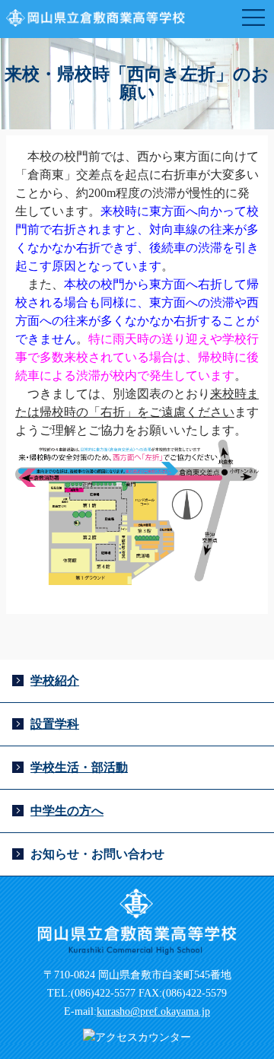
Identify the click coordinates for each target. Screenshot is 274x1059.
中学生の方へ (67, 810)
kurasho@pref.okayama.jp (153, 1011)
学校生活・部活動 (79, 767)
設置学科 (54, 723)
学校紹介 (54, 680)
